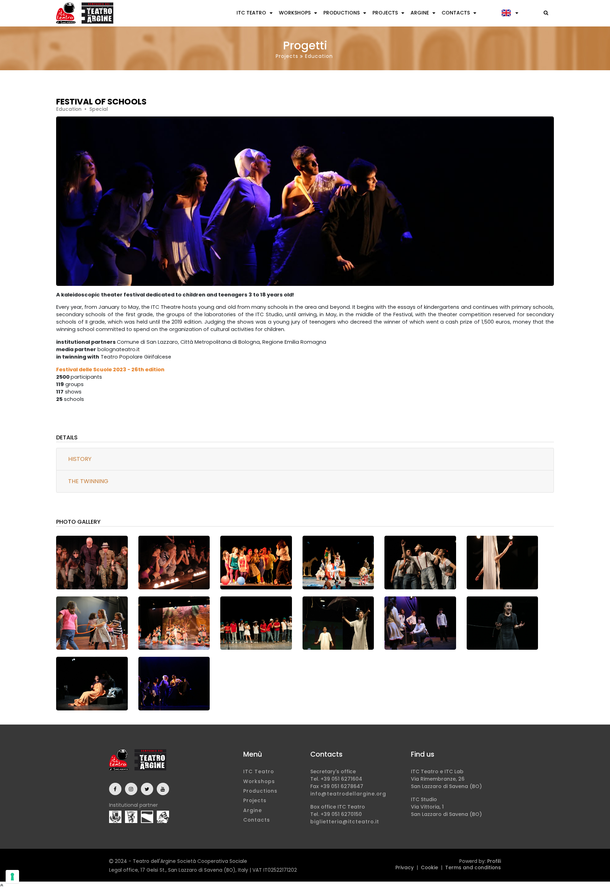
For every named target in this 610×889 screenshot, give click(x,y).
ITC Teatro (251, 12)
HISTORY (79, 459)
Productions (341, 12)
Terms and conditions (473, 867)
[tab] (305, 459)
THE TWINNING (88, 481)
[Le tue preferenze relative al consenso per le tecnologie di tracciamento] (12, 876)
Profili (494, 861)
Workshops (295, 12)
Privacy (404, 867)
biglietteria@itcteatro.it (344, 821)
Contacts (456, 12)
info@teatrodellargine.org (348, 793)
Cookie (429, 867)
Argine (420, 12)
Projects (385, 12)
